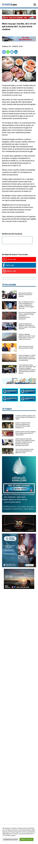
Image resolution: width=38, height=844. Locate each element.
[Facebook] (4, 52)
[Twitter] (12, 52)
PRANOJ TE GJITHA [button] (26, 839)
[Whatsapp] (8, 52)
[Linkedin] (16, 52)
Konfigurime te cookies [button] (10, 839)
